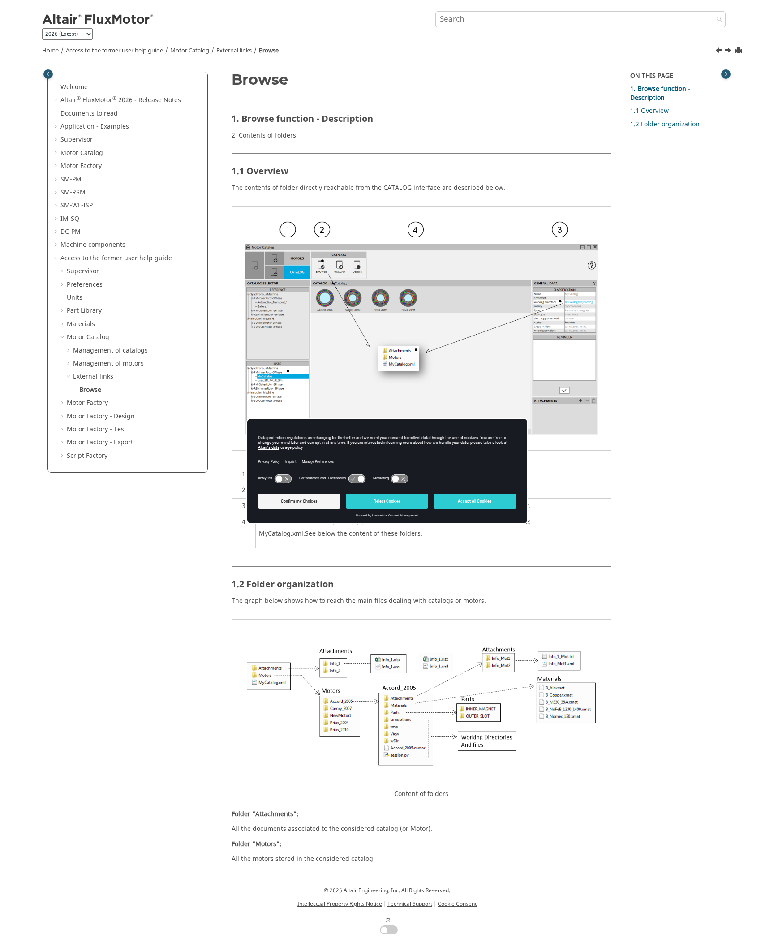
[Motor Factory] (728, 51)
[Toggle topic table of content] (726, 74)
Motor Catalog (189, 51)
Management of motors (108, 363)
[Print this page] (739, 51)
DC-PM (70, 232)
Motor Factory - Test (96, 429)
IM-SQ (69, 219)
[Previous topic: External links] (719, 51)
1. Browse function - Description (660, 93)
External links (234, 51)
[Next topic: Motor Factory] (728, 51)
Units (74, 297)
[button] (56, 87)
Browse (269, 51)
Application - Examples (94, 126)
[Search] (717, 20)
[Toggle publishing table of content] (48, 74)
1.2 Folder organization (665, 124)
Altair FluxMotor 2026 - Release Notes (120, 100)
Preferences (85, 284)
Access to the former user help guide (114, 51)
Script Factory (87, 455)
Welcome (74, 87)
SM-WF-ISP (76, 205)
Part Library (84, 310)
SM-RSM (73, 192)
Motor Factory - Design (101, 416)
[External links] (719, 51)
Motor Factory (81, 166)
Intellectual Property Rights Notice (339, 904)
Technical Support (409, 904)
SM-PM (71, 179)
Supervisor (76, 139)
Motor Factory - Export (100, 442)
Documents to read (89, 113)
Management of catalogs (110, 350)
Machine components (92, 244)
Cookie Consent (457, 904)
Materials (81, 324)
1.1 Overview (649, 111)
